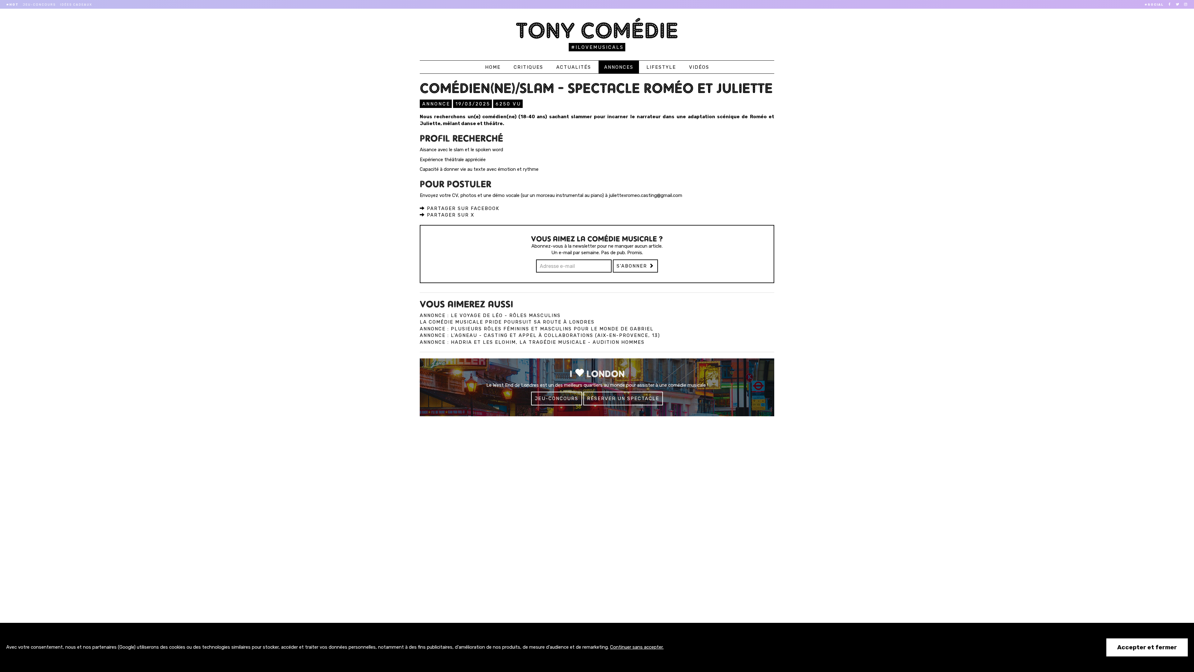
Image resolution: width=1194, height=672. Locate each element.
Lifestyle (661, 67)
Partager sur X (449, 215)
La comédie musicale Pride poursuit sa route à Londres (507, 322)
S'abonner (633, 266)
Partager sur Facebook (462, 208)
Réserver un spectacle (623, 398)
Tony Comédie (597, 30)
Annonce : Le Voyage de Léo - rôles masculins (490, 315)
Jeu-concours (39, 5)
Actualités (573, 67)
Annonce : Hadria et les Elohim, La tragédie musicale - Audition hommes (532, 342)
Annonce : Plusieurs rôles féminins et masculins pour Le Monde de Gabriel (537, 329)
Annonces (618, 67)
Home (493, 67)
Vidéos (699, 67)
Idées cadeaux (76, 5)
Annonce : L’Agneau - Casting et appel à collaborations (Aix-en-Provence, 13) (540, 335)
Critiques (528, 67)
